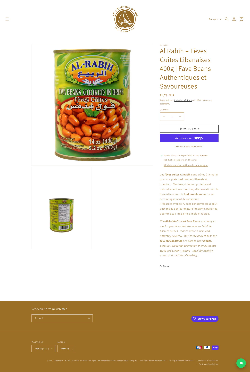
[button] (7, 19)
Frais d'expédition (183, 100)
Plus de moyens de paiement (189, 146)
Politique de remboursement (152, 360)
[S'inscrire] (89, 318)
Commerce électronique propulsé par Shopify (117, 360)
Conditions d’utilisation (208, 360)
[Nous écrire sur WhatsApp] (241, 363)
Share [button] (166, 266)
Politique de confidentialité (181, 360)
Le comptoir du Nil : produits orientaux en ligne (75, 360)
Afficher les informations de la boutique (186, 165)
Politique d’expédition (209, 364)
